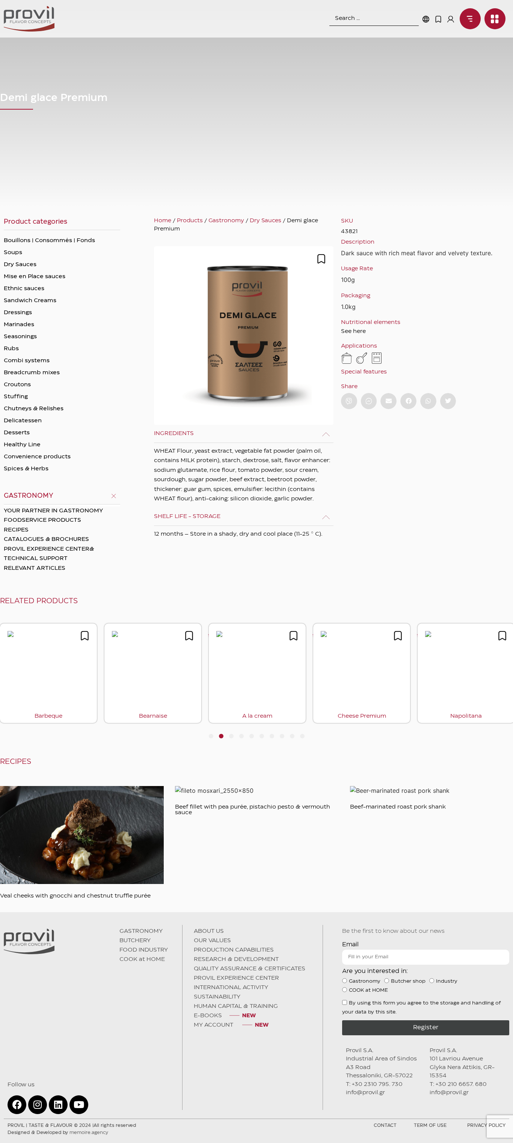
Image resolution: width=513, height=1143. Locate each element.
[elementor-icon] (438, 19)
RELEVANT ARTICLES (34, 568)
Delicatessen (23, 420)
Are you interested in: (375, 971)
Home (162, 220)
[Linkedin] (58, 1104)
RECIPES (16, 530)
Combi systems (27, 360)
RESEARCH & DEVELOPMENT (236, 959)
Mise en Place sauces (34, 276)
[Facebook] (17, 1104)
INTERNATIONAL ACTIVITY (231, 987)
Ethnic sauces (24, 288)
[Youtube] (78, 1104)
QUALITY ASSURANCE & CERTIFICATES (249, 968)
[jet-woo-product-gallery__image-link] (243, 335)
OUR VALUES (212, 940)
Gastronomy (226, 220)
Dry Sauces (20, 264)
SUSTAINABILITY (217, 997)
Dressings (18, 312)
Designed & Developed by (58, 1133)
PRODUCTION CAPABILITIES (234, 950)
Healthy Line (22, 444)
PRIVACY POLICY (486, 1125)
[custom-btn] (349, 401)
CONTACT (385, 1125)
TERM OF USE (430, 1125)
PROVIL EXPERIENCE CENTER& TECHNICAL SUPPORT (49, 554)
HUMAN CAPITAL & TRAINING (236, 1006)
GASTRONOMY (141, 931)
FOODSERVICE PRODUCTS (42, 520)
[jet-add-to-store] (321, 259)
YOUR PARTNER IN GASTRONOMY (53, 511)
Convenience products (37, 456)
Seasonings (20, 336)
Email (350, 944)
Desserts (17, 432)
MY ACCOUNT (214, 1025)
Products (190, 220)
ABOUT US (209, 931)
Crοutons (17, 384)
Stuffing (16, 396)
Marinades (19, 324)
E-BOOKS (208, 1015)
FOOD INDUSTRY (143, 950)
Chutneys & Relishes (33, 408)
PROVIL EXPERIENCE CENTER (236, 978)
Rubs (11, 348)
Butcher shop (408, 981)
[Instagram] (37, 1104)
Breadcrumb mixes (32, 372)
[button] (388, 401)
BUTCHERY (135, 940)
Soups (13, 252)
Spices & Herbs (26, 468)
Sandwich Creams (30, 300)
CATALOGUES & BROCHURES (46, 539)
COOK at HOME (142, 959)
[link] (468, 18)
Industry (446, 981)
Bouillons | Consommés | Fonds (49, 240)
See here (353, 331)
